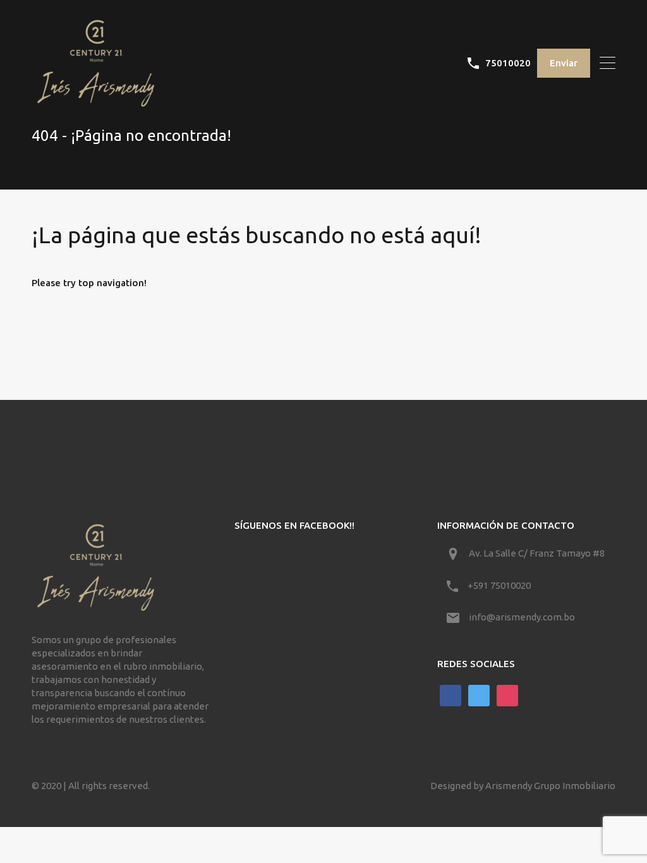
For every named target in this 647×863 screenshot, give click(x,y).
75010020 (508, 62)
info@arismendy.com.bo (522, 617)
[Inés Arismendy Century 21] (95, 104)
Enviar (563, 62)
